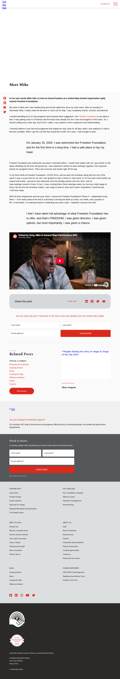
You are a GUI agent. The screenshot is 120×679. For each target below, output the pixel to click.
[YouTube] (27, 595)
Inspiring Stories (16, 368)
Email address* (17, 333)
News (11, 371)
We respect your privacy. (17, 476)
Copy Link (72, 301)
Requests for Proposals (19, 364)
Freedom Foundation (87, 116)
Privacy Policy (13, 664)
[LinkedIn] (16, 595)
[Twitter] (33, 595)
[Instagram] (21, 595)
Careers (12, 384)
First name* (16, 325)
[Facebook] (10, 595)
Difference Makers (16, 378)
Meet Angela (69, 387)
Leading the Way (16, 374)
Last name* (67, 325)
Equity (12, 381)
